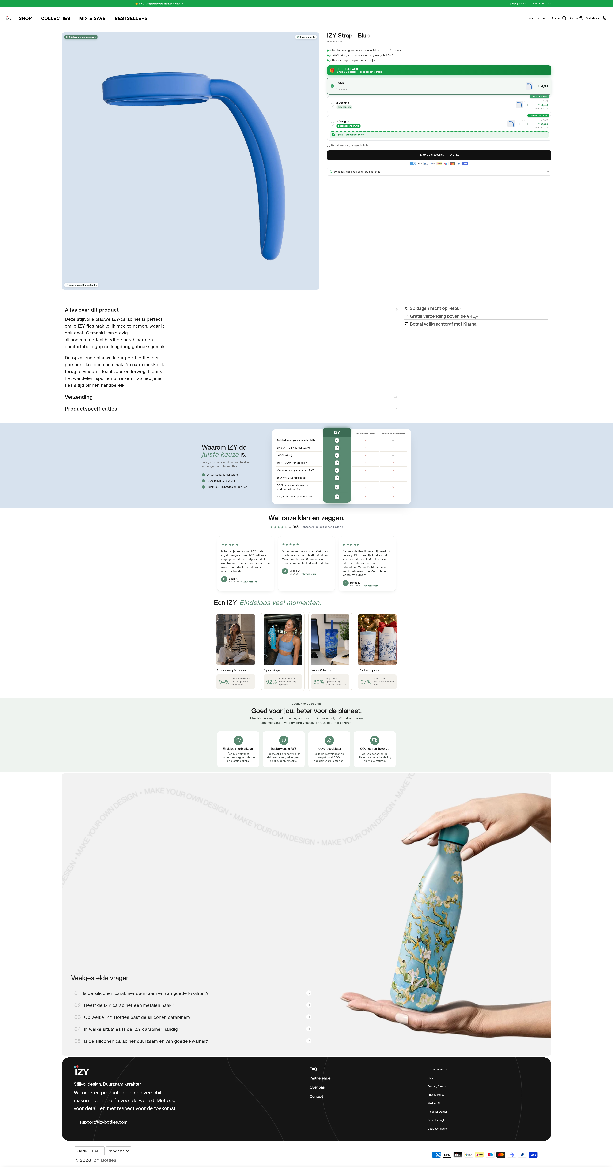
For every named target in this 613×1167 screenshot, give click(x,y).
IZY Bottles (105, 1160)
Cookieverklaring (438, 1128)
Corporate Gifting (438, 1069)
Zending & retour (437, 1086)
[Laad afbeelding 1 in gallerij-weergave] (190, 161)
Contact (316, 1096)
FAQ (313, 1069)
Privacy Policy (436, 1094)
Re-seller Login (436, 1120)
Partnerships (320, 1078)
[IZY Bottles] (8, 18)
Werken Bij (434, 1103)
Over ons (317, 1087)
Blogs (431, 1078)
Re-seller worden (438, 1111)
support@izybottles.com (103, 1121)
